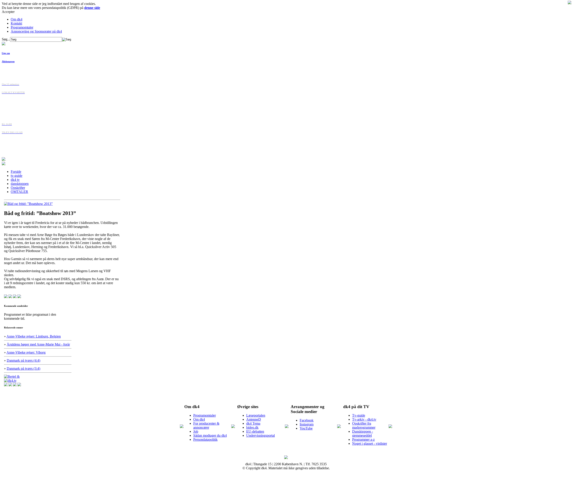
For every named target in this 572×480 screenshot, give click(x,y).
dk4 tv (15, 180)
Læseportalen (255, 415)
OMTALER (19, 192)
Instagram (306, 424)
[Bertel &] (12, 376)
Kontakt (16, 23)
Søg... (6, 39)
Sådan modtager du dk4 (210, 435)
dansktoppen (20, 184)
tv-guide (16, 175)
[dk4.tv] (10, 380)
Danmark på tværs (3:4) (23, 368)
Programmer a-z (363, 439)
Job (195, 431)
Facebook (306, 420)
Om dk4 (16, 19)
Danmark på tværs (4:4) (23, 360)
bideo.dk (252, 427)
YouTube (306, 428)
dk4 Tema (253, 423)
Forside (16, 171)
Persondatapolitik (205, 439)
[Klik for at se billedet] (28, 204)
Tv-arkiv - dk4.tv (364, 419)
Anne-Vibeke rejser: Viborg (26, 352)
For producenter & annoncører (206, 425)
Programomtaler (22, 27)
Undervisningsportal (260, 435)
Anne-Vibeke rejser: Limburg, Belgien (33, 336)
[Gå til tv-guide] (3, 164)
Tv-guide (358, 415)
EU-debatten (255, 431)
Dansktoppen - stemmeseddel (362, 433)
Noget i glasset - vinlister (369, 443)
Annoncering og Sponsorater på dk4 (36, 31)
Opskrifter (18, 188)
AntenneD (253, 419)
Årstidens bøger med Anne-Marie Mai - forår (38, 344)
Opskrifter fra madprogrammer (363, 425)
